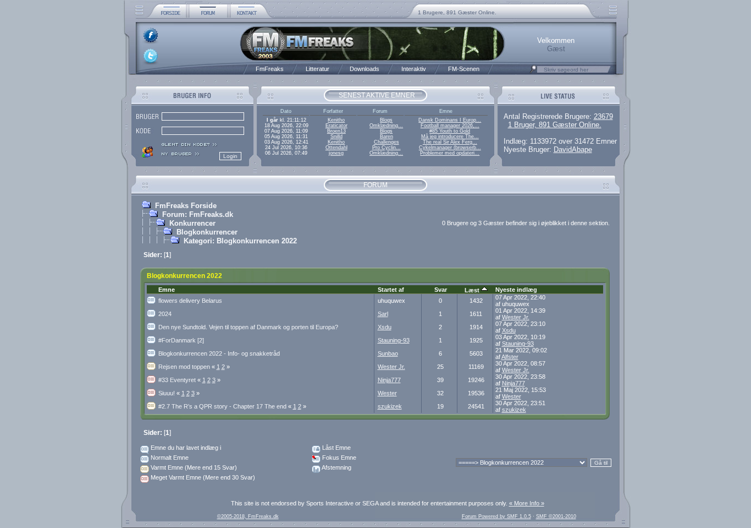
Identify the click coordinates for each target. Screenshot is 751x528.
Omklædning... (386, 125)
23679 (603, 116)
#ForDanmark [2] (181, 340)
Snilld (336, 136)
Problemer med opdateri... (449, 153)
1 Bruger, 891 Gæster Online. (554, 125)
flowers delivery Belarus (190, 300)
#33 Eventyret (180, 380)
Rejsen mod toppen (187, 366)
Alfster (509, 356)
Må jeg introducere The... (450, 136)
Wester (387, 393)
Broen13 (336, 131)
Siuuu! (169, 393)
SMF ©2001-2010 (556, 516)
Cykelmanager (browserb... (450, 147)
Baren (386, 136)
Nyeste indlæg (516, 289)
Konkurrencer (192, 223)
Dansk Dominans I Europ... (449, 120)
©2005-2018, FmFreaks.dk (248, 516)
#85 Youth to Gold (449, 131)
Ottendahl (336, 147)
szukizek (390, 406)
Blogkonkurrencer (207, 232)
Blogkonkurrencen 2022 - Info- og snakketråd (219, 353)
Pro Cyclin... (386, 147)
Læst (473, 290)
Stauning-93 (394, 340)
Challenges (386, 142)
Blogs (386, 120)
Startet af (391, 289)
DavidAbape (573, 149)
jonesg (336, 153)
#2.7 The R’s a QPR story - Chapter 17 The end (225, 406)
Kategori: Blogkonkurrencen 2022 (240, 241)
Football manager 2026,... (450, 125)
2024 (165, 314)
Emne (166, 289)
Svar (440, 289)
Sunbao (388, 353)
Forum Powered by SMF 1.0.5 (496, 516)
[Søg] (533, 72)
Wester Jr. (515, 317)
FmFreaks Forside (186, 206)
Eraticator (336, 125)
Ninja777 (389, 380)
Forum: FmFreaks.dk (197, 214)
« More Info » (526, 503)
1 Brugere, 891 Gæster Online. (457, 12)
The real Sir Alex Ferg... (450, 142)
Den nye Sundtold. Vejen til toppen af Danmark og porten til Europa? (248, 327)
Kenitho (336, 120)
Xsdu (384, 327)
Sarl (383, 314)
